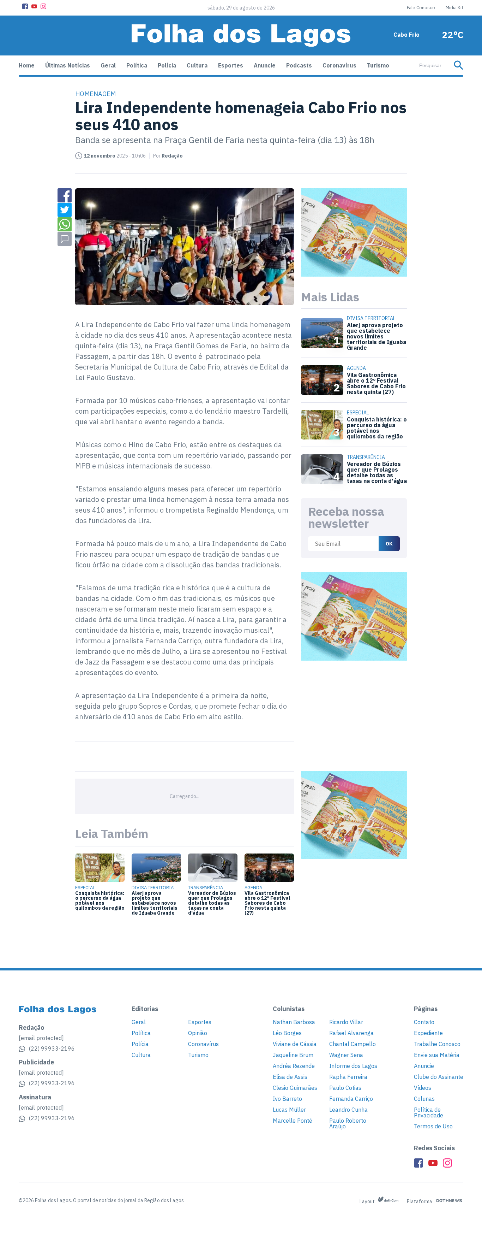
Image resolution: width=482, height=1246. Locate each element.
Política (136, 65)
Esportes (230, 65)
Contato (424, 1022)
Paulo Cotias (345, 1087)
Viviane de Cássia (295, 1043)
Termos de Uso (433, 1126)
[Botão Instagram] (43, 6)
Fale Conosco (421, 8)
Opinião (197, 1033)
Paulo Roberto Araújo (347, 1123)
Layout (368, 1201)
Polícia (167, 65)
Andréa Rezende (294, 1065)
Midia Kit (454, 8)
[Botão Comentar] (65, 239)
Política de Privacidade (428, 1112)
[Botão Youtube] (34, 6)
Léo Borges (287, 1033)
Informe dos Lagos (353, 1065)
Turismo (378, 65)
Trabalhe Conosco (437, 1043)
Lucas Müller (289, 1109)
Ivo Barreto (287, 1098)
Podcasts (299, 65)
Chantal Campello (352, 1043)
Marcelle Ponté (292, 1120)
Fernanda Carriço (351, 1098)
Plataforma (420, 1201)
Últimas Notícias (67, 65)
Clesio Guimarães (295, 1087)
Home (27, 65)
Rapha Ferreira (348, 1076)
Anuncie (265, 65)
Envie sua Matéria (436, 1054)
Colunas (424, 1098)
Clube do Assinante (438, 1076)
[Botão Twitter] (65, 210)
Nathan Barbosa (294, 1022)
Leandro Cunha (348, 1109)
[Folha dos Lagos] (241, 35)
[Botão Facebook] (25, 6)
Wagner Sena (346, 1054)
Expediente (428, 1033)
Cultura (197, 65)
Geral (108, 65)
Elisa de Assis (290, 1076)
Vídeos (422, 1087)
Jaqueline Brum (293, 1054)
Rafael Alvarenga (351, 1033)
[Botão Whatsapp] (65, 224)
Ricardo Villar (346, 1022)
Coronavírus (339, 65)
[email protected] (41, 1037)
